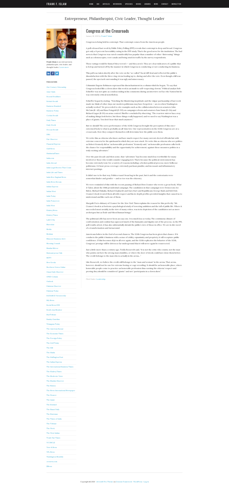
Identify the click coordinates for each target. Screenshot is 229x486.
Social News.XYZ (53, 305)
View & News (52, 447)
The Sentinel (52, 405)
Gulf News (51, 149)
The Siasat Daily (53, 409)
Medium (50, 234)
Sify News (50, 300)
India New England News (56, 177)
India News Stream (54, 182)
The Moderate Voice (55, 376)
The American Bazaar (55, 329)
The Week (51, 428)
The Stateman (52, 414)
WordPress (137, 482)
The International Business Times (60, 367)
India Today (51, 196)
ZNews (49, 466)
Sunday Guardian (53, 319)
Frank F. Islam (57, 4)
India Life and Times (54, 172)
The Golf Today (53, 343)
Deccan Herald (52, 130)
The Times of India (54, 419)
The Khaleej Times (54, 371)
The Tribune (52, 424)
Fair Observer (52, 139)
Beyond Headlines (54, 97)
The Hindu (51, 353)
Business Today (53, 111)
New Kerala (51, 262)
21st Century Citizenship (56, 87)
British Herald (52, 101)
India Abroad (52, 163)
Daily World (51, 125)
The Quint (51, 400)
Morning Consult (53, 243)
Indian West (51, 191)
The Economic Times (55, 334)
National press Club (54, 253)
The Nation (51, 386)
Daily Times (51, 120)
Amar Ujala (51, 92)
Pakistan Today (52, 291)
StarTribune (51, 315)
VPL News (51, 452)
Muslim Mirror (52, 248)
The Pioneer (52, 395)
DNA (48, 134)
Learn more (64, 67)
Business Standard (54, 106)
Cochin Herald (52, 115)
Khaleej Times (52, 215)
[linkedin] (48, 73)
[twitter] (57, 73)
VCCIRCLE (51, 443)
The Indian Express (54, 362)
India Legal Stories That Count (59, 168)
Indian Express (52, 187)
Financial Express (53, 144)
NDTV (49, 258)
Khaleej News (52, 210)
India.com (50, 158)
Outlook (50, 281)
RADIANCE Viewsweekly (56, 296)
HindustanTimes (53, 153)
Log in (146, 482)
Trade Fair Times (53, 438)
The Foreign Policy (54, 338)
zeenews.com (52, 461)
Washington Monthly (55, 457)
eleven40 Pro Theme (104, 482)
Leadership (100, 279)
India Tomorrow (53, 201)
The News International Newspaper (61, 390)
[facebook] (53, 73)
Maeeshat (50, 224)
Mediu (49, 229)
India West (51, 205)
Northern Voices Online (56, 267)
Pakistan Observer (54, 286)
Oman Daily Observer (55, 272)
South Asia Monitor (54, 310)
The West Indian (53, 433)
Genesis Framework (124, 482)
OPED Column (52, 277)
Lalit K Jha (51, 220)
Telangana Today (53, 324)
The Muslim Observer (55, 381)
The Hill (50, 348)
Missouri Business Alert (56, 239)
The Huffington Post (55, 357)
